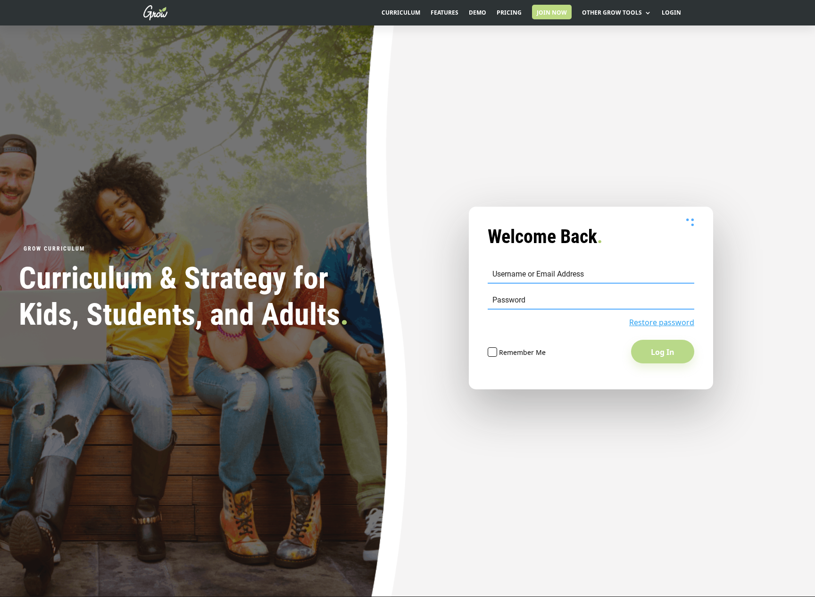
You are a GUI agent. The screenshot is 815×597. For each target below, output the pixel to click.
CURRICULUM (401, 12)
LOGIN (671, 12)
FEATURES (444, 12)
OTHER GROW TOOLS (612, 12)
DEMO (477, 12)
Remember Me (521, 352)
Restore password (661, 322)
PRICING (509, 12)
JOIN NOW (552, 12)
